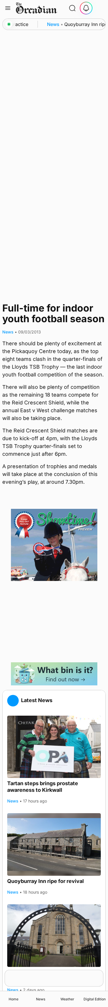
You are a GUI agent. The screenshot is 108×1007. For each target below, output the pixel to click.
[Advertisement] (54, 622)
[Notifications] (86, 8)
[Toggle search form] (72, 8)
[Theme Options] (100, 8)
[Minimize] (99, 973)
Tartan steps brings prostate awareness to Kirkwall (42, 786)
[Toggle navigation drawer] (8, 8)
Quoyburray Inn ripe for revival (45, 881)
